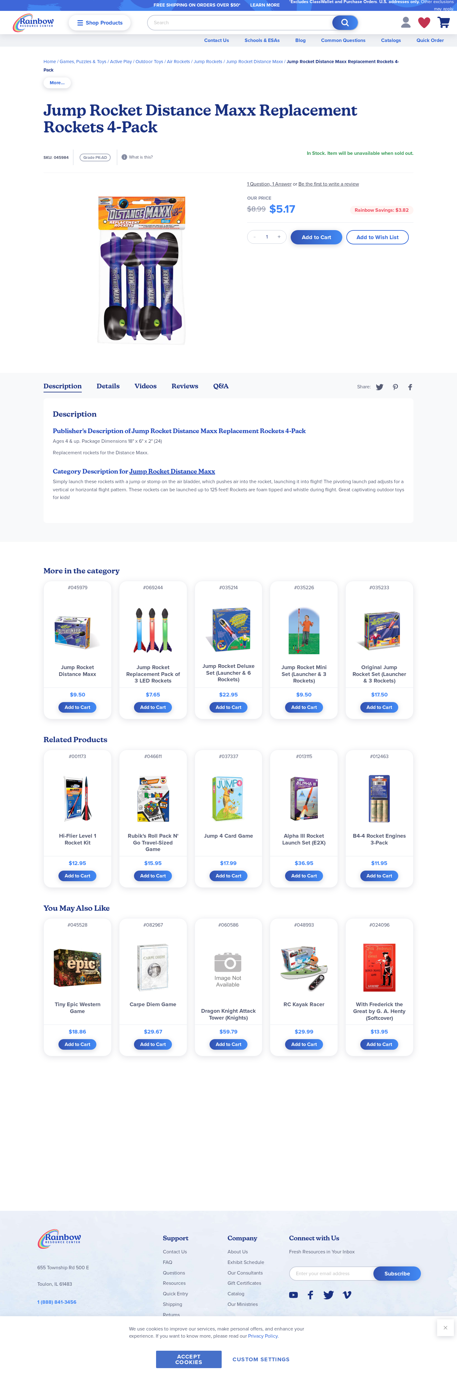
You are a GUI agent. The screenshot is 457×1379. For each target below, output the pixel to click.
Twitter (380, 387)
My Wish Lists (424, 22)
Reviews (185, 386)
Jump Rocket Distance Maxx (254, 61)
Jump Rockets (208, 61)
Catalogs (391, 40)
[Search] (345, 23)
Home (50, 61)
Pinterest (395, 387)
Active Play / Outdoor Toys (136, 61)
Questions (174, 1272)
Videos (146, 386)
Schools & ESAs (262, 40)
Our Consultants (245, 1272)
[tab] (57, 82)
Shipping (172, 1304)
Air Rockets (178, 61)
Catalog (236, 1293)
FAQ (167, 1262)
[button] (405, 21)
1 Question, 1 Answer (269, 183)
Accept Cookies (188, 1359)
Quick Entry (175, 1293)
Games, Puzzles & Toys (83, 61)
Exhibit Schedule (246, 1262)
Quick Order (430, 40)
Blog (300, 40)
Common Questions (343, 40)
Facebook (410, 387)
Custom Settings (261, 1359)
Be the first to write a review (328, 184)
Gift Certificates (244, 1283)
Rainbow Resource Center (59, 1240)
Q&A (221, 386)
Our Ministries (243, 1304)
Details (108, 386)
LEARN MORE (265, 5)
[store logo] (33, 22)
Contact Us (216, 40)
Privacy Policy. (263, 1336)
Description (63, 386)
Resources (174, 1283)
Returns (171, 1314)
